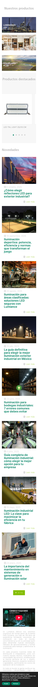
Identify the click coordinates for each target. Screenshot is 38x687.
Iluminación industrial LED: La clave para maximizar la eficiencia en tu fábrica (18, 517)
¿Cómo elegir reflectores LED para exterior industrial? (18, 193)
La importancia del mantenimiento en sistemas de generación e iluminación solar (16, 572)
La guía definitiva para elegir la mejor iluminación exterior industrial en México (18, 354)
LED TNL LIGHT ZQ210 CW (15, 127)
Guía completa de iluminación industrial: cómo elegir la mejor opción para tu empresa (19, 461)
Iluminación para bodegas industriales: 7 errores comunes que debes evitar (19, 407)
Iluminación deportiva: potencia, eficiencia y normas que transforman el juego (17, 245)
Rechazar (15, 683)
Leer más (30, 202)
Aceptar (6, 683)
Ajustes (15, 680)
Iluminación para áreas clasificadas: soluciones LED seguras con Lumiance (16, 301)
